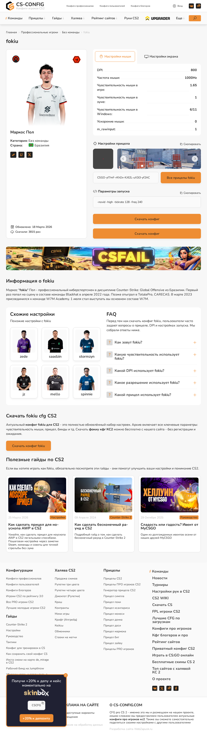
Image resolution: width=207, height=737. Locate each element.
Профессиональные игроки (39, 32)
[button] (142, 166)
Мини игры (62, 614)
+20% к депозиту (36, 718)
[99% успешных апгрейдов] (157, 18)
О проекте (161, 678)
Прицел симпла (114, 596)
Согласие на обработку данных (82, 725)
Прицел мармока (115, 631)
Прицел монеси (114, 614)
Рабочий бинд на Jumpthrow (25, 668)
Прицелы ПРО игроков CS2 (122, 584)
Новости (159, 578)
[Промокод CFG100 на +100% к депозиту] (103, 258)
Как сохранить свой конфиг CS (27, 654)
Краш (58, 602)
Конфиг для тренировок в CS (25, 648)
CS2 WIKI (160, 598)
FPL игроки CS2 (166, 611)
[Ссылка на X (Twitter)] (29, 155)
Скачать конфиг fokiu (28, 446)
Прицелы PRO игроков (119, 649)
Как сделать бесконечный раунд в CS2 (101, 526)
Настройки (58, 517)
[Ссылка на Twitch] (21, 155)
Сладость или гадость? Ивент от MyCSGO (169, 526)
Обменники (62, 631)
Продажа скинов (66, 578)
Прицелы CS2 (113, 578)
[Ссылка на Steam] (13, 155)
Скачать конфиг (147, 219)
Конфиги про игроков (171, 628)
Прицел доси (112, 625)
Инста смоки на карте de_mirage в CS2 (27, 661)
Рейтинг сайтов (166, 641)
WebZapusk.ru (143, 729)
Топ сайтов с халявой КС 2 (171, 670)
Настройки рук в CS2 (171, 591)
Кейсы (59, 625)
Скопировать (192, 144)
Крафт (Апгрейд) (66, 620)
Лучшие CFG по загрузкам (166, 620)
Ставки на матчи (66, 637)
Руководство (189, 517)
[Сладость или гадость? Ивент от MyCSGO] (170, 495)
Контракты (62, 608)
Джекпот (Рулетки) (67, 596)
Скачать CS (162, 604)
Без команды (70, 32)
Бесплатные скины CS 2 (173, 661)
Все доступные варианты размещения (77, 715)
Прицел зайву (113, 643)
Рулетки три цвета (67, 584)
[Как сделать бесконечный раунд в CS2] (103, 495)
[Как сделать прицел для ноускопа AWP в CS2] (37, 495)
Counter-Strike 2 (120, 517)
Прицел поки (112, 602)
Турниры (160, 584)
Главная (11, 32)
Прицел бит (111, 637)
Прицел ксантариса (117, 608)
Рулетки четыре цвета (69, 590)
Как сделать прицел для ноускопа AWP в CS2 (33, 526)
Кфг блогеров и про (170, 635)
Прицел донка (113, 620)
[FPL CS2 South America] (77, 59)
